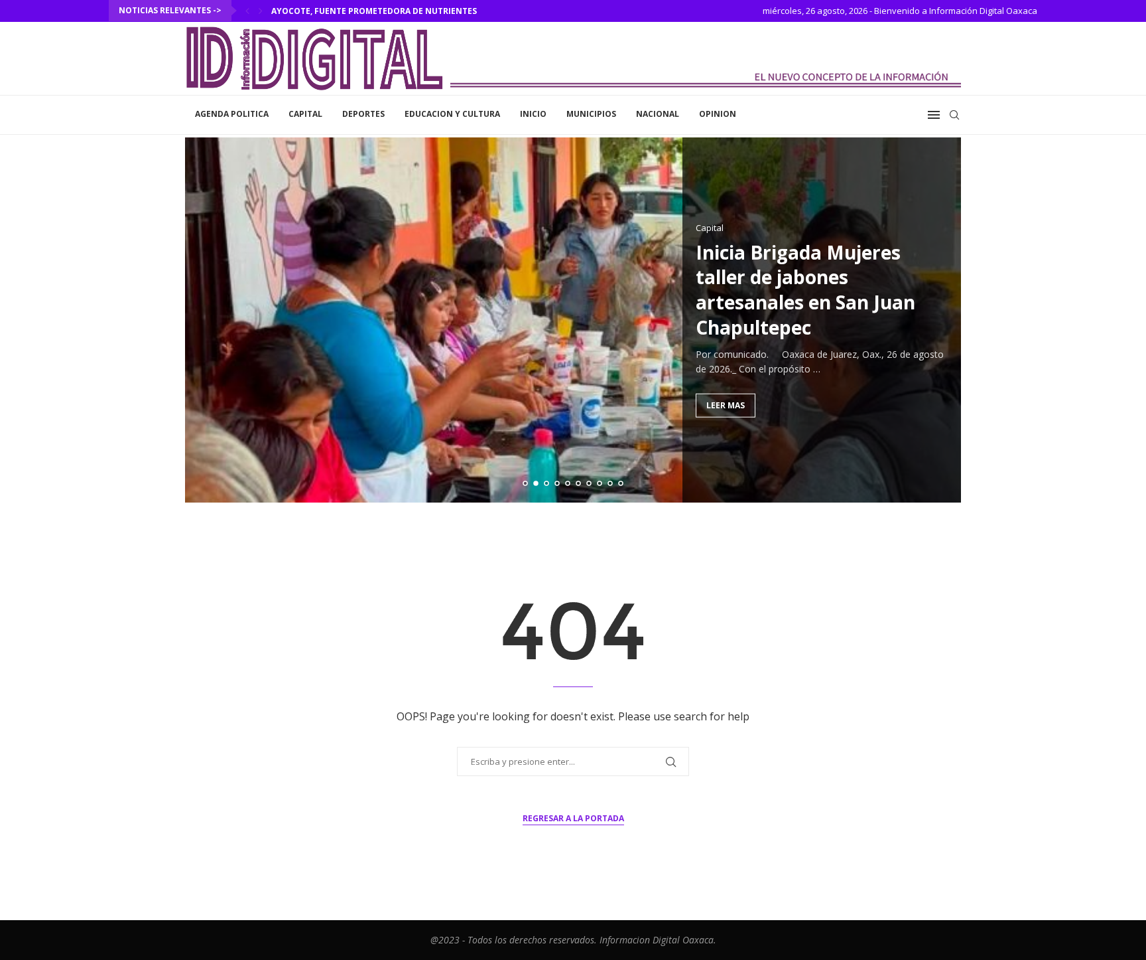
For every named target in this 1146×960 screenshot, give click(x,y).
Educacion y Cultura (452, 114)
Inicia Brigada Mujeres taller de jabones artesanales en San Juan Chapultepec (805, 289)
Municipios (591, 114)
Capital (305, 114)
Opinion (717, 114)
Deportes (363, 114)
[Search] (954, 115)
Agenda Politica (232, 114)
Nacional (657, 114)
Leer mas (725, 404)
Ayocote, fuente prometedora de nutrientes (374, 11)
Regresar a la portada (573, 818)
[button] (247, 10)
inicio (533, 114)
